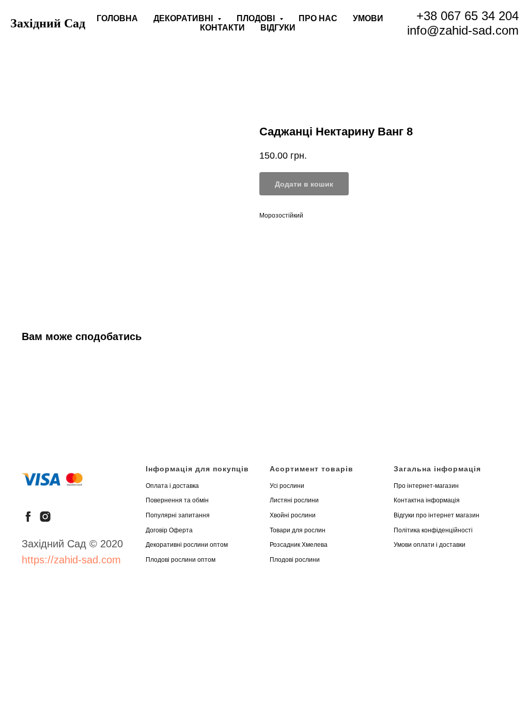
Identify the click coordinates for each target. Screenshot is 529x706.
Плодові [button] (257, 18)
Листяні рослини (294, 500)
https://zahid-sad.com (71, 559)
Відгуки (277, 27)
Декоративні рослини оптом (187, 544)
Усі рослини (287, 485)
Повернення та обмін (177, 500)
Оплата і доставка (172, 485)
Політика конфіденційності (433, 530)
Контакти (222, 27)
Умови (368, 18)
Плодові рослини (295, 559)
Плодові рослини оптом (180, 559)
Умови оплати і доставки (429, 544)
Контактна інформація (427, 500)
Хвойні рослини (293, 515)
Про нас (318, 18)
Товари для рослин (297, 530)
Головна (117, 18)
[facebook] (28, 516)
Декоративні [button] (184, 18)
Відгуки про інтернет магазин (436, 515)
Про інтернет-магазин (426, 485)
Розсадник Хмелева (299, 544)
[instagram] (45, 516)
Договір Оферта (169, 530)
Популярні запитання (178, 515)
